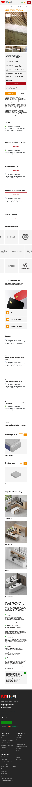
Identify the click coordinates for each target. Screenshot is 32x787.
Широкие (18, 755)
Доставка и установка (7, 745)
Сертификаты (4, 771)
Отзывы (3, 776)
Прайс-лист (4, 759)
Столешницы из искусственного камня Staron (7, 8)
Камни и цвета (5, 764)
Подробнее (16, 146)
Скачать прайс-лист (6, 761)
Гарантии (3, 747)
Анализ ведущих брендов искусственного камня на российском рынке (15, 425)
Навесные (18, 753)
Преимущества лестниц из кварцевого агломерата (16, 402)
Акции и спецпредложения (8, 766)
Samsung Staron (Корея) (15, 103)
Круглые (18, 757)
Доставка (21, 93)
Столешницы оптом (6, 750)
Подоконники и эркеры (21, 742)
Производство (5, 738)
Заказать (16, 83)
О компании (4, 756)
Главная (7, 6)
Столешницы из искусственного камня (22, 6)
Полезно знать (5, 769)
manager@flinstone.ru (7, 707)
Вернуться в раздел (17, 15)
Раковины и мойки (20, 744)
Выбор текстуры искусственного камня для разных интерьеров (14, 380)
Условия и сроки (5, 742)
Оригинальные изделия (21, 746)
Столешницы (19, 735)
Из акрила (18, 748)
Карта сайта (4, 773)
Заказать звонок (6, 722)
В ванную (18, 739)
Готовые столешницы (7, 740)
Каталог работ (14, 6)
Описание (10, 93)
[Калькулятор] (22, 2)
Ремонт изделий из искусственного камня (15, 358)
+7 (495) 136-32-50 (7, 705)
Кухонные (18, 737)
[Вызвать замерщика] (25, 2)
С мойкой (18, 750)
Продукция (4, 735)
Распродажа (19, 759)
